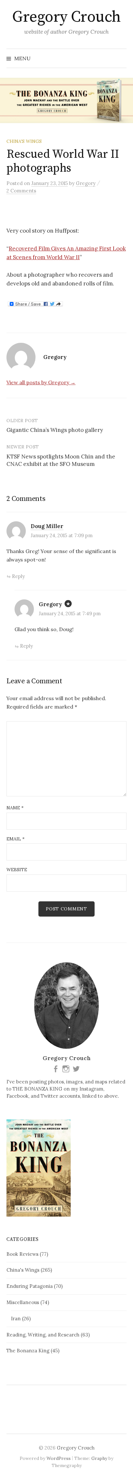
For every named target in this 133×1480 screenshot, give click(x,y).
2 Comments (21, 191)
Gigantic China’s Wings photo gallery (54, 430)
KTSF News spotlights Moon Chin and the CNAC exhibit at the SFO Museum (60, 460)
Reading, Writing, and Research (42, 1335)
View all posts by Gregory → (41, 382)
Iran (16, 1318)
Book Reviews (22, 1254)
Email (15, 839)
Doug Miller (47, 526)
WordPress (58, 1458)
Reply (18, 576)
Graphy (99, 1458)
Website (16, 870)
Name (15, 808)
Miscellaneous (22, 1302)
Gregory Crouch (66, 17)
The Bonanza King (27, 1350)
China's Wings (24, 141)
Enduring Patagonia (29, 1286)
